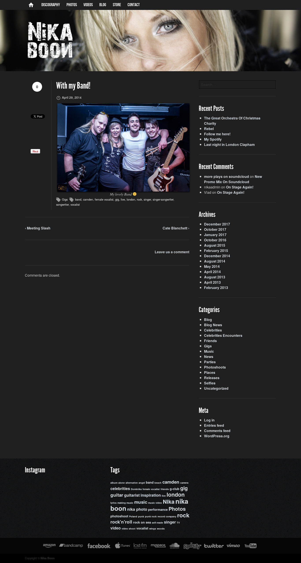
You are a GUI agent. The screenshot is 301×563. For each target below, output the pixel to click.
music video (155, 502)
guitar (116, 495)
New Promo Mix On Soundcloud (233, 179)
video (115, 528)
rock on (139, 522)
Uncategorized (216, 388)
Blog (208, 319)
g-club (174, 489)
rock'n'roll (121, 521)
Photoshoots (215, 367)
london (131, 199)
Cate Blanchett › (176, 228)
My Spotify (213, 139)
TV (178, 522)
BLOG (102, 4)
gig (117, 199)
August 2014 (214, 261)
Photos (72, 4)
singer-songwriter (163, 199)
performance (158, 509)
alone (121, 482)
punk (141, 516)
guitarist (132, 495)
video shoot (129, 528)
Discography (50, 4)
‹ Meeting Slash (37, 228)
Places (209, 372)
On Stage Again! (239, 187)
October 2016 (215, 239)
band (78, 199)
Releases (211, 377)
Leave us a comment (172, 251)
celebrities (120, 488)
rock (139, 199)
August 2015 (214, 245)
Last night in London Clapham (229, 144)
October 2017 (215, 229)
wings (152, 528)
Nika (169, 501)
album (113, 482)
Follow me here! (217, 133)
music (140, 502)
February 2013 (216, 287)
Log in (209, 420)
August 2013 (214, 277)
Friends (210, 340)
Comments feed (217, 430)
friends (165, 489)
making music (125, 502)
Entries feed (214, 425)
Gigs (65, 199)
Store (117, 4)
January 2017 (215, 234)
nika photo (137, 509)
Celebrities (213, 330)
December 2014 (217, 255)
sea (148, 522)
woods (161, 528)
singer (147, 199)
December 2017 (217, 224)
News (208, 356)
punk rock (151, 516)
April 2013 (212, 282)
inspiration (151, 495)
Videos (88, 4)
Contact (134, 4)
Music (209, 351)
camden (88, 199)
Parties (210, 361)
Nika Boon (48, 558)
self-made (157, 522)
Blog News (213, 324)
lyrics (113, 502)
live (123, 199)
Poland (133, 516)
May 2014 (212, 266)
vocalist (75, 204)
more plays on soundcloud (226, 176)
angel (142, 482)
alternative (132, 482)
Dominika (136, 489)
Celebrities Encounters (223, 335)
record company (167, 516)
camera (184, 482)
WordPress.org (216, 435)
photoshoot (119, 516)
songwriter (62, 204)
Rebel (209, 128)
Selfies (210, 383)
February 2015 (216, 250)
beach (158, 482)
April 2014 (212, 271)
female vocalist (104, 199)
